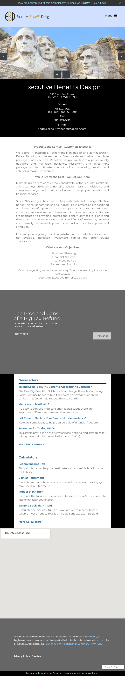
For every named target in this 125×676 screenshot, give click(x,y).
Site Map (37, 656)
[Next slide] (121, 56)
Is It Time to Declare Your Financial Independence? (53, 418)
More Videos (22, 334)
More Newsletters (31, 444)
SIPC (93, 636)
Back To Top (111, 667)
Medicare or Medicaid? (34, 404)
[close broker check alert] (120, 3)
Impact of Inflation (31, 491)
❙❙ (66, 74)
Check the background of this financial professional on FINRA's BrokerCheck (61, 3)
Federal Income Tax (32, 463)
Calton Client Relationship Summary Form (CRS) (74, 643)
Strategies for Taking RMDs (37, 428)
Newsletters (28, 380)
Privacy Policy (22, 656)
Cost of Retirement (31, 477)
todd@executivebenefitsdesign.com (62, 128)
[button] (110, 15)
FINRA (86, 636)
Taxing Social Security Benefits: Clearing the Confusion (55, 386)
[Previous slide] (3, 56)
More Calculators (31, 521)
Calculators (28, 457)
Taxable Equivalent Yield (35, 505)
